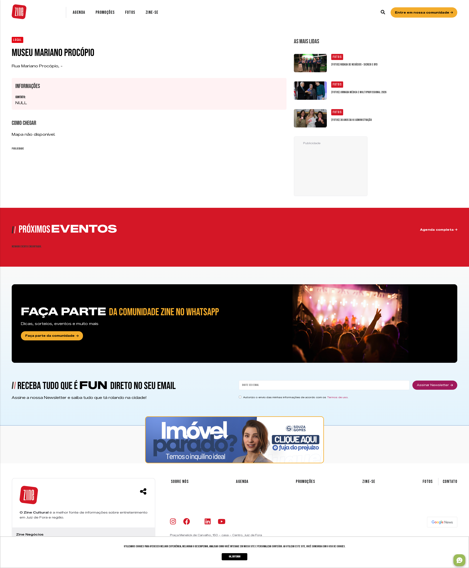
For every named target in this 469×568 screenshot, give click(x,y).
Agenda (79, 12)
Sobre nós (180, 481)
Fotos (130, 12)
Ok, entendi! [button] (234, 556)
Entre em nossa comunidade (422, 12)
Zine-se (152, 12)
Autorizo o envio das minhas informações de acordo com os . (295, 397)
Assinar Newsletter (433, 385)
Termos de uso (337, 397)
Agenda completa (437, 229)
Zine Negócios (29, 534)
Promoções (105, 12)
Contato (450, 481)
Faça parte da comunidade (50, 335)
